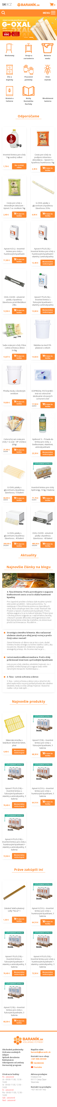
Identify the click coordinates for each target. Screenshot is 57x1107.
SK (4, 4)
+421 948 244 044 (38, 1059)
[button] (26, 36)
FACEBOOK (38, 1063)
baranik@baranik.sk (41, 1052)
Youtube (37, 1067)
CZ (10, 4)
